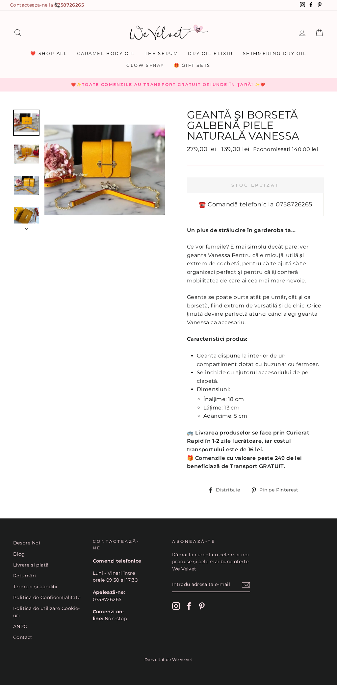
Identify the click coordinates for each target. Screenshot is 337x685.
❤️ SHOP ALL (48, 53)
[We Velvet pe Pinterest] (202, 606)
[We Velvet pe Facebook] (189, 606)
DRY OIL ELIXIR (210, 53)
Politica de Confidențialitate (47, 597)
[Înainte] (26, 227)
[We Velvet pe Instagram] (176, 606)
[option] (168, 84)
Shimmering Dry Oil (275, 53)
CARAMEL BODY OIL (106, 53)
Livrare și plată (30, 564)
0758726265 (69, 5)
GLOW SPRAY (145, 65)
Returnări (24, 575)
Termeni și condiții (35, 586)
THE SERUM (161, 53)
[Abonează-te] (246, 585)
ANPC (20, 626)
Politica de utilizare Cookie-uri (46, 612)
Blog (19, 554)
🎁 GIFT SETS (192, 65)
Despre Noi (26, 542)
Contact (23, 637)
